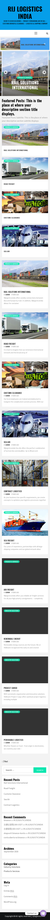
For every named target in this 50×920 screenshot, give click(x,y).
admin (8, 295)
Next (6, 761)
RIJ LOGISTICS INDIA (25, 12)
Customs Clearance (12, 217)
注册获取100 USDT (12, 829)
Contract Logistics (13, 491)
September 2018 (11, 851)
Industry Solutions (12, 611)
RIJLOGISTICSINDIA (22, 820)
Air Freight (9, 589)
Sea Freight (9, 540)
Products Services (24, 78)
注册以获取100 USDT (13, 824)
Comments (10, 896)
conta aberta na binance (14, 837)
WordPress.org (10, 902)
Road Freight (26, 44)
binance (7, 820)
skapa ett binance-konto (14, 833)
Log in (6, 885)
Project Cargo (10, 688)
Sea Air (7, 251)
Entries (9, 891)
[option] (25, 44)
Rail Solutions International (25, 85)
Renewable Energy (12, 638)
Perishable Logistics (13, 739)
